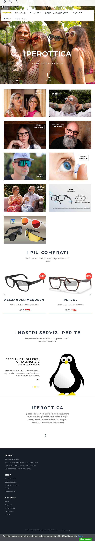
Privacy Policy (10, 508)
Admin (59, 530)
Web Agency (66, 530)
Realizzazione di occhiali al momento (18, 469)
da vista (35, 13)
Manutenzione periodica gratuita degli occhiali (21, 462)
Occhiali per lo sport (12, 485)
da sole (20, 13)
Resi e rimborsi (10, 492)
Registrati (8, 505)
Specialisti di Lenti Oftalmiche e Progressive (20, 465)
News (7, 18)
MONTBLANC (70, 300)
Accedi (7, 502)
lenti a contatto (57, 13)
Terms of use (9, 511)
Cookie (7, 514)
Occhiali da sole (10, 479)
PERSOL (24, 300)
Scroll (49, 80)
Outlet (7, 488)
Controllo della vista (12, 459)
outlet (77, 13)
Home (7, 13)
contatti (21, 18)
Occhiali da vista (10, 482)
